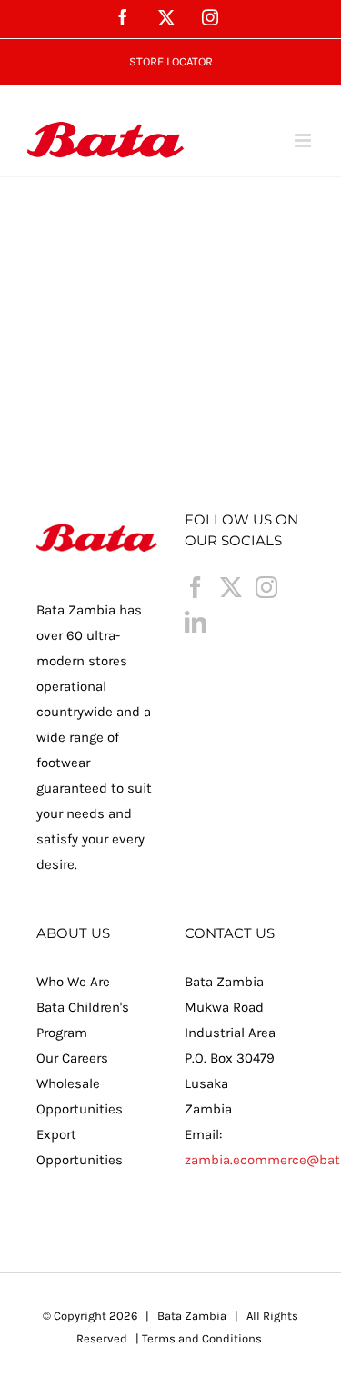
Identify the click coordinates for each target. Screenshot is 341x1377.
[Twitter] (231, 587)
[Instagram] (266, 587)
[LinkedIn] (195, 622)
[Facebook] (195, 587)
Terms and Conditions (202, 1338)
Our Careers (72, 1058)
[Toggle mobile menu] (304, 140)
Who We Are (73, 981)
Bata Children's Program (82, 1020)
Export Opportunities (79, 1147)
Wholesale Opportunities (79, 1096)
